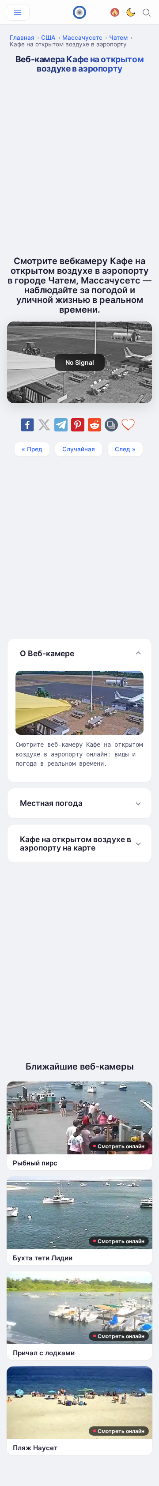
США (48, 37)
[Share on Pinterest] (77, 424)
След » (125, 449)
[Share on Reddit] (94, 424)
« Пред (32, 449)
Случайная (78, 449)
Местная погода (51, 803)
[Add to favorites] (128, 424)
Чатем (118, 37)
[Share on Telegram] (61, 424)
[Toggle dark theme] (130, 12)
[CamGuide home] (79, 12)
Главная (22, 37)
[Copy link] (111, 424)
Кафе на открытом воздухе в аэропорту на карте (75, 843)
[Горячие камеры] (114, 11)
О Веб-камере (47, 653)
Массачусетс (82, 37)
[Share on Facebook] (27, 424)
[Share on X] (44, 424)
